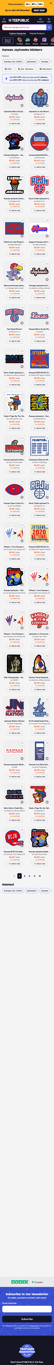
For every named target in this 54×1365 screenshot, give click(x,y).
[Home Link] (18, 20)
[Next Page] (39, 876)
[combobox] (24, 27)
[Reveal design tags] (22, 105)
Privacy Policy (34, 1326)
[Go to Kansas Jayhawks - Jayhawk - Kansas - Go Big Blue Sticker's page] (14, 141)
